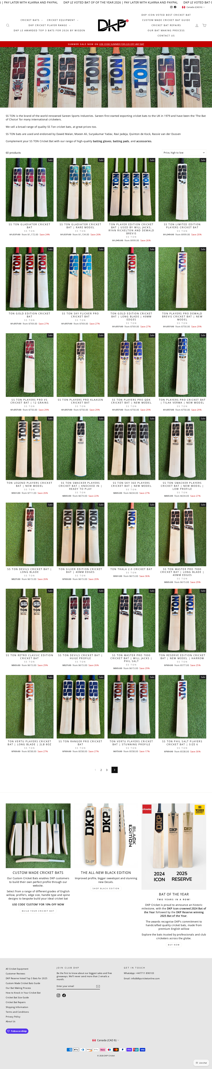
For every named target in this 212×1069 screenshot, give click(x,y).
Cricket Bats (31, 20)
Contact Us (166, 35)
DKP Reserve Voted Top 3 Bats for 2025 (26, 978)
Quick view (29, 218)
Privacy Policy (13, 1016)
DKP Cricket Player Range (48, 25)
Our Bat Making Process (166, 30)
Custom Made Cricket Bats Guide (23, 983)
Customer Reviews (15, 973)
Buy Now (174, 945)
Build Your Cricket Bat (38, 911)
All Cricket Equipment (17, 968)
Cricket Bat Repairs (166, 25)
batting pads (121, 141)
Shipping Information (17, 1007)
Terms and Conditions (17, 1011)
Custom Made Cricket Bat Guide (166, 20)
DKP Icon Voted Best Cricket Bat (166, 14)
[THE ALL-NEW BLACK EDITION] (106, 835)
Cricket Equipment (61, 20)
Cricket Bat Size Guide (17, 997)
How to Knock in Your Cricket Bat (23, 992)
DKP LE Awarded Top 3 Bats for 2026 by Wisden (49, 30)
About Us (10, 1021)
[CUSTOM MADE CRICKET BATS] (38, 835)
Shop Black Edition (106, 888)
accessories (143, 141)
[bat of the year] (173, 846)
